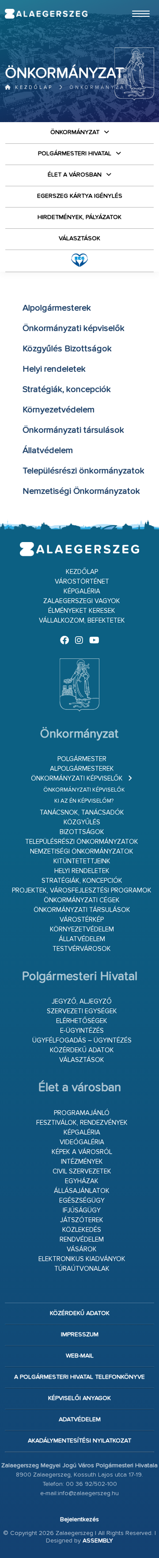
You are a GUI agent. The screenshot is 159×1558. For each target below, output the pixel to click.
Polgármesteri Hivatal (74, 153)
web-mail (80, 1356)
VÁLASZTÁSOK (79, 238)
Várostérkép (82, 919)
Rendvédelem (82, 1239)
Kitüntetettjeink (81, 861)
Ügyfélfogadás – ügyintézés (82, 1040)
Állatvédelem (82, 939)
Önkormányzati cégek (82, 900)
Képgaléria (82, 591)
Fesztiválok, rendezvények (82, 1122)
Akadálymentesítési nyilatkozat (79, 1441)
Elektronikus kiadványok (81, 1259)
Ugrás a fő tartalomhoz (132, 4)
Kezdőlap (32, 87)
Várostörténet (82, 581)
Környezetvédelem (82, 929)
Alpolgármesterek (82, 769)
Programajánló (82, 1113)
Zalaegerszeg (46, 13)
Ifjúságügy (82, 1210)
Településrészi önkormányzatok (81, 842)
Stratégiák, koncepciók (82, 880)
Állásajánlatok (82, 1191)
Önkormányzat (74, 132)
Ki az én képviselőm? (84, 801)
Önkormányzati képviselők (77, 778)
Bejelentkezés (79, 1519)
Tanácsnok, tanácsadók (82, 812)
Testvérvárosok (82, 949)
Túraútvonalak (82, 1269)
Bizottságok (82, 832)
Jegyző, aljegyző (82, 1001)
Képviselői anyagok (79, 1398)
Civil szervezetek (82, 1171)
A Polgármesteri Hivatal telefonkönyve (79, 1377)
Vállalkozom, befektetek (82, 620)
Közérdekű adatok (82, 1050)
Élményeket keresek (81, 611)
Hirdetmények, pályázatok (79, 217)
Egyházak (81, 1181)
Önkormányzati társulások (82, 910)
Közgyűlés (82, 822)
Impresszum (79, 1334)
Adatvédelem (80, 1419)
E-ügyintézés (82, 1030)
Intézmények (82, 1161)
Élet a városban (75, 175)
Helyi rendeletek (82, 871)
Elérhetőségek (81, 1021)
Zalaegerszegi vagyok (81, 601)
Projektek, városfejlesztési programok (81, 890)
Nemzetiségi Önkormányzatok (81, 851)
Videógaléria (82, 1142)
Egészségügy (82, 1200)
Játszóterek (81, 1220)
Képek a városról (82, 1152)
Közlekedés (81, 1230)
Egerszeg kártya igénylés (79, 196)
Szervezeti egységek (82, 1011)
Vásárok (82, 1249)
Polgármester (81, 759)
